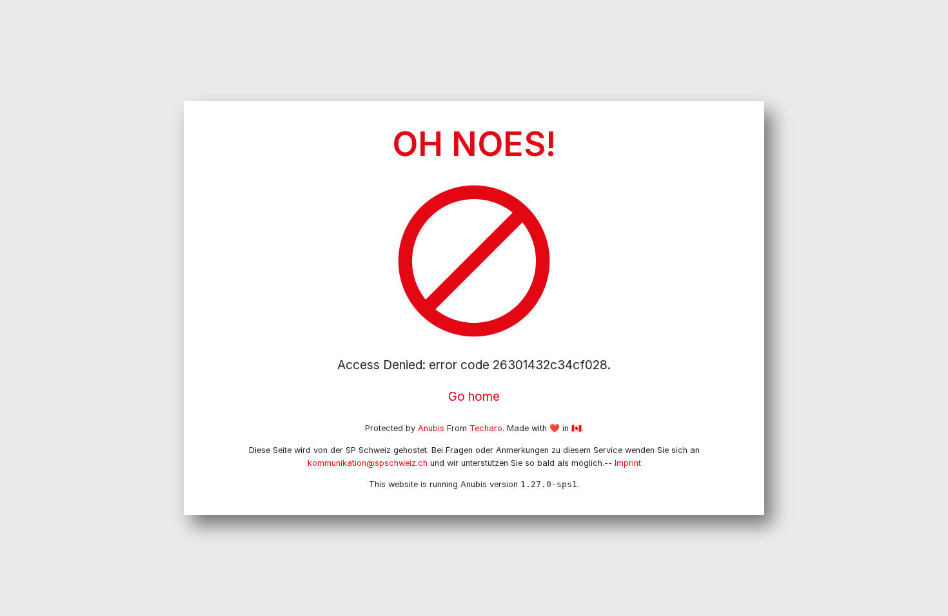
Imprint (628, 463)
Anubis (431, 428)
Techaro (485, 428)
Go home (474, 396)
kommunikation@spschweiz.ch (368, 463)
